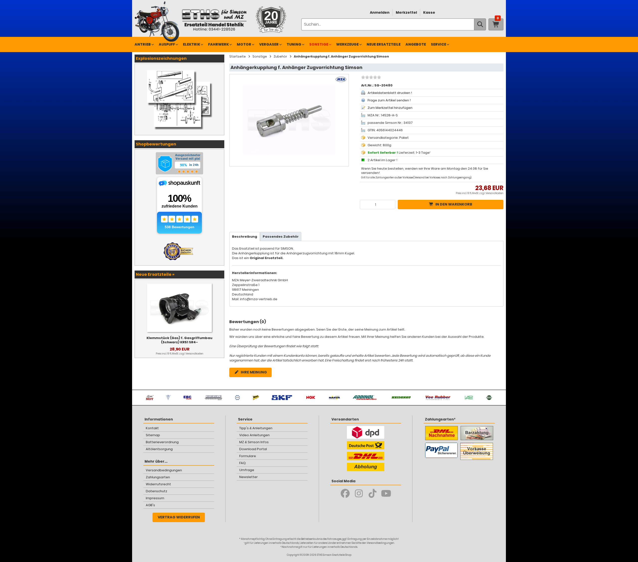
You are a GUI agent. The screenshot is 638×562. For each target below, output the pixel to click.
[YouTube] (386, 493)
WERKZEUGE (347, 44)
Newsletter (248, 477)
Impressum (155, 498)
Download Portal (253, 449)
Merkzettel (406, 12)
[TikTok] (372, 493)
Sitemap (153, 435)
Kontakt (152, 428)
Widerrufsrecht (158, 484)
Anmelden (380, 12)
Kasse (429, 12)
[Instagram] (359, 493)
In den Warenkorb (453, 204)
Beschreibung (244, 236)
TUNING (294, 44)
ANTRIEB (143, 44)
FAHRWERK (218, 44)
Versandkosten (494, 193)
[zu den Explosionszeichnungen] (179, 68)
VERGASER (269, 44)
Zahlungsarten (158, 477)
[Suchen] (480, 24)
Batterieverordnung (162, 442)
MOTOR (244, 44)
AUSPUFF (167, 44)
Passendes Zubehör (281, 236)
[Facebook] (345, 493)
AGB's (150, 505)
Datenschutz (156, 491)
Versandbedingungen (164, 470)
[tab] (244, 236)
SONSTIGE (318, 44)
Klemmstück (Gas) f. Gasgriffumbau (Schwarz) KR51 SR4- (179, 340)
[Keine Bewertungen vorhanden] (370, 77)
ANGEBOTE (415, 44)
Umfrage (246, 470)
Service (438, 44)
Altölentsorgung (159, 449)
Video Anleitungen (254, 435)
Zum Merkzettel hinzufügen (390, 107)
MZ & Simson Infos (254, 442)
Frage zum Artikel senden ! (389, 100)
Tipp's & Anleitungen (255, 428)
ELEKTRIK (191, 44)
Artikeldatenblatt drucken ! (390, 92)
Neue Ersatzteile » (155, 274)
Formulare (247, 456)
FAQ (242, 463)
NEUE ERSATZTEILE (383, 44)
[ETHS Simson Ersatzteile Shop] (214, 20)
